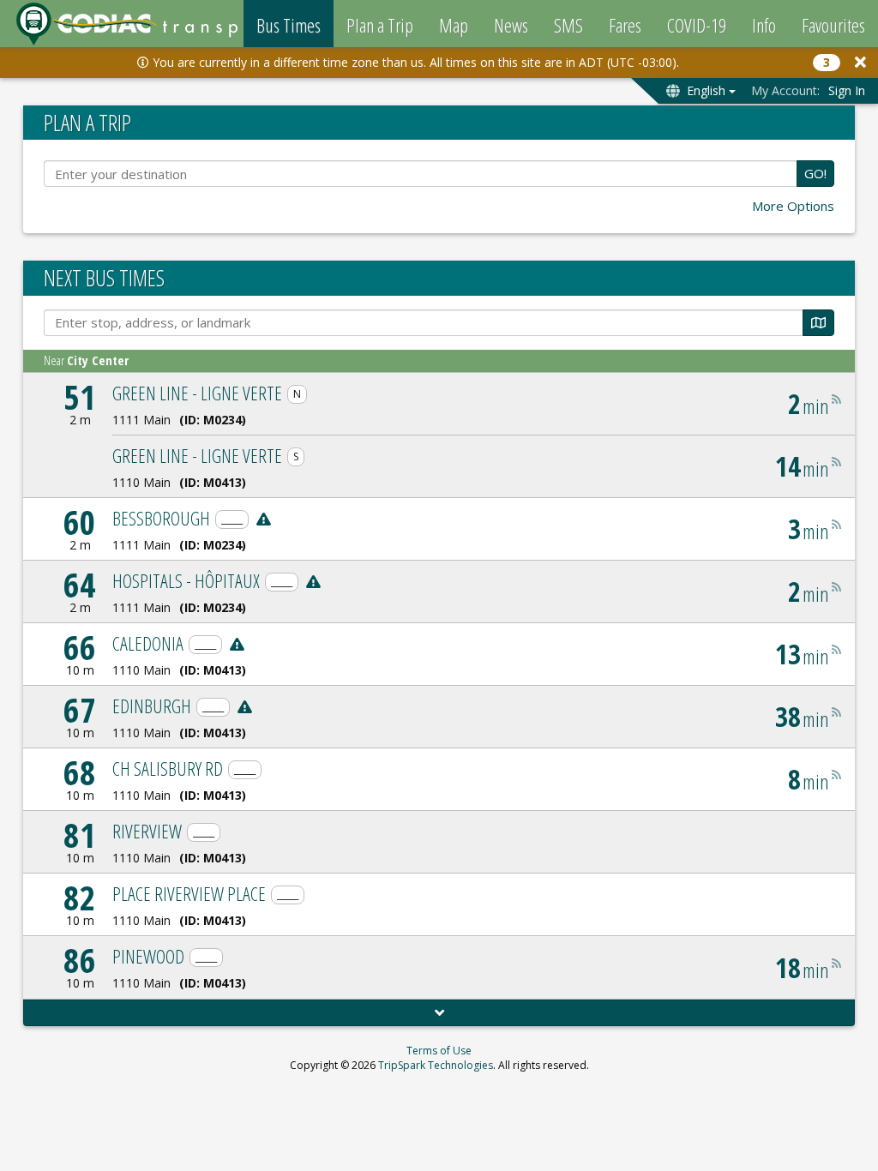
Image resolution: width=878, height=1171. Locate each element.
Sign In (846, 90)
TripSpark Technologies (435, 1065)
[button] (860, 62)
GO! (815, 173)
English (706, 90)
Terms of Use (439, 1050)
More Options (793, 206)
